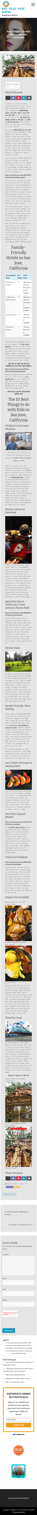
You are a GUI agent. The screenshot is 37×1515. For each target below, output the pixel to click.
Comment (5, 1254)
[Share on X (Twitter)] (8, 98)
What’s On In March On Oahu (15, 1382)
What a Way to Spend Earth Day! (15, 1375)
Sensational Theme (19, 1512)
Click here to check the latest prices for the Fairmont (27, 287)
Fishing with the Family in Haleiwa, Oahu (18, 1378)
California (6, 1194)
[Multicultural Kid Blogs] (18, 1471)
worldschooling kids (17, 477)
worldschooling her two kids (22, 130)
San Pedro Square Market (16, 827)
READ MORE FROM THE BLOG (18, 1498)
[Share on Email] (29, 98)
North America (9, 1187)
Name (4, 1278)
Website (4, 1300)
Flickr (22, 461)
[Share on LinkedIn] (23, 98)
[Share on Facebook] (13, 98)
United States (17, 1187)
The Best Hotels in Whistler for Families (16, 1213)
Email (4, 1289)
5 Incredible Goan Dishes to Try (19, 1225)
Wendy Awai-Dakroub (12, 1184)
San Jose (13, 1194)
